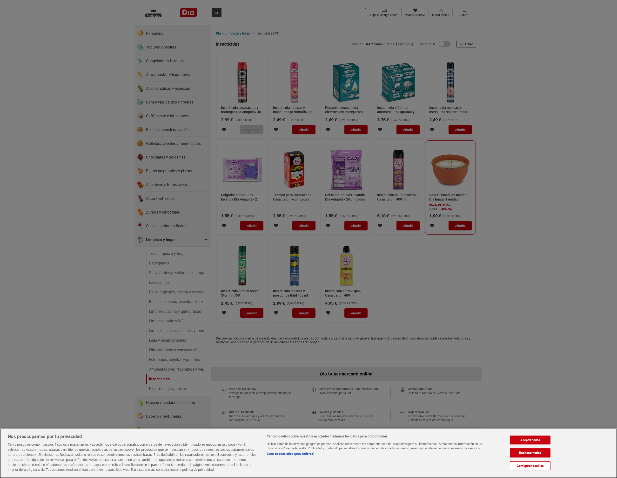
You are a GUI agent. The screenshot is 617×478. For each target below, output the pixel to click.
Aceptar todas (530, 440)
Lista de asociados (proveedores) (290, 453)
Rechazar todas (530, 452)
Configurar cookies (530, 466)
